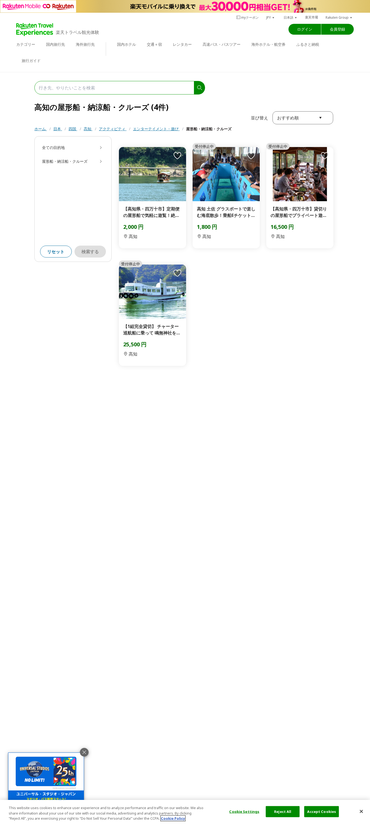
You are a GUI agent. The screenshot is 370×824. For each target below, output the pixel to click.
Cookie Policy (173, 818)
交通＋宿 (154, 44)
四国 (73, 128)
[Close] (361, 811)
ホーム (40, 128)
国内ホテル (126, 44)
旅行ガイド (31, 60)
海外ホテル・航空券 (268, 44)
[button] (270, 17)
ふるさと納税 (307, 44)
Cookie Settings (244, 811)
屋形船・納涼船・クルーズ (209, 128)
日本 (57, 128)
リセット (55, 252)
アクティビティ (112, 128)
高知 (88, 128)
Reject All (282, 811)
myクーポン (250, 17)
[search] (199, 88)
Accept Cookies (321, 811)
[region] (185, 812)
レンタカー (182, 44)
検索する (90, 252)
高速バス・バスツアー (222, 44)
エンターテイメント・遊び (156, 128)
